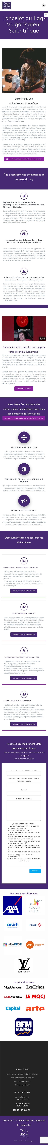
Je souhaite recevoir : (24, 842)
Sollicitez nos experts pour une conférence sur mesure (24, 418)
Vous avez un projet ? (22, 1085)
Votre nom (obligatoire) (24, 770)
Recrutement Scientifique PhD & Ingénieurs (22, 1074)
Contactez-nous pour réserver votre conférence (24, 159)
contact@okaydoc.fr (22, 1097)
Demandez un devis (24, 388)
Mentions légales (29, 1141)
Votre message (24, 799)
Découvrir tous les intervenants (24, 590)
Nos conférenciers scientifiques (22, 1078)
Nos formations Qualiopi (22, 1081)
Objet (24, 790)
